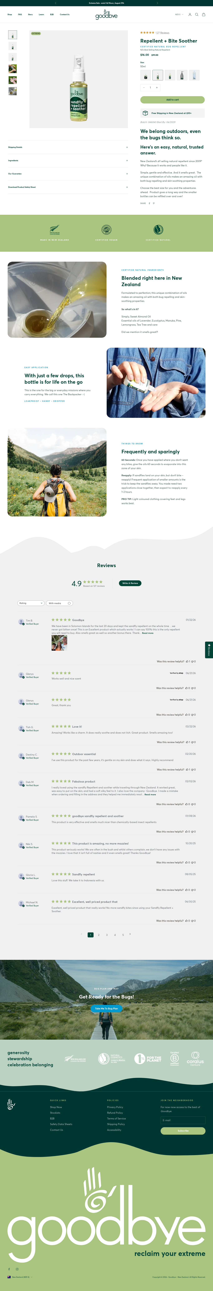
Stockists (55, 1112)
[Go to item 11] (12, 91)
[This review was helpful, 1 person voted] (187, 661)
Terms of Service (116, 1118)
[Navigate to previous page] (82, 934)
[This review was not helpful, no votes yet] (192, 661)
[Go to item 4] (12, 46)
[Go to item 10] (12, 80)
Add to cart (172, 99)
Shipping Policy (116, 1124)
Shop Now (56, 1107)
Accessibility (114, 1129)
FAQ (20, 14)
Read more (147, 633)
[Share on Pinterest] (153, 203)
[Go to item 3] (12, 34)
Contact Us (64, 14)
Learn (41, 14)
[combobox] (30, 603)
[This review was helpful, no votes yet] (186, 688)
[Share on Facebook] (149, 203)
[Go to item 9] (12, 69)
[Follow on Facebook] (9, 1269)
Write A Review (130, 583)
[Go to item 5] (12, 57)
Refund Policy (115, 1112)
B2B (52, 14)
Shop (9, 14)
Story (30, 14)
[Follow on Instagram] (17, 1269)
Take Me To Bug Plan (106, 1008)
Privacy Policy (115, 1107)
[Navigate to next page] (131, 934)
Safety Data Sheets (61, 1124)
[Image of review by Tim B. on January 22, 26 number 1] (59, 643)
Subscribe (183, 1130)
